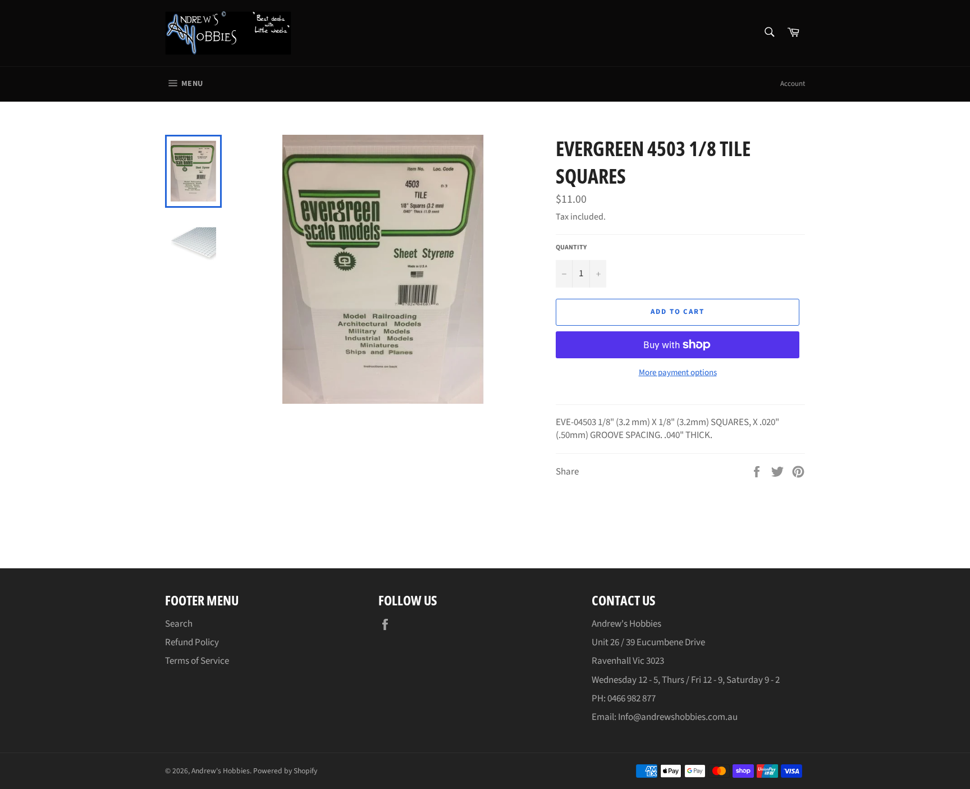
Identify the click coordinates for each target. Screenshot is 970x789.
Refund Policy (192, 642)
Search (179, 624)
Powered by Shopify (285, 770)
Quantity (571, 247)
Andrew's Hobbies (220, 770)
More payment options (678, 372)
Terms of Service (197, 661)
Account (792, 84)
